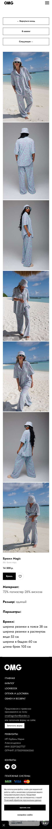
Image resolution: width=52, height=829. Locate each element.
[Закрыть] (3, 825)
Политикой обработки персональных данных (22, 800)
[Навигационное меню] (47, 2)
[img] (7, 766)
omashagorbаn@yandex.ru (17, 715)
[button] (14, 725)
